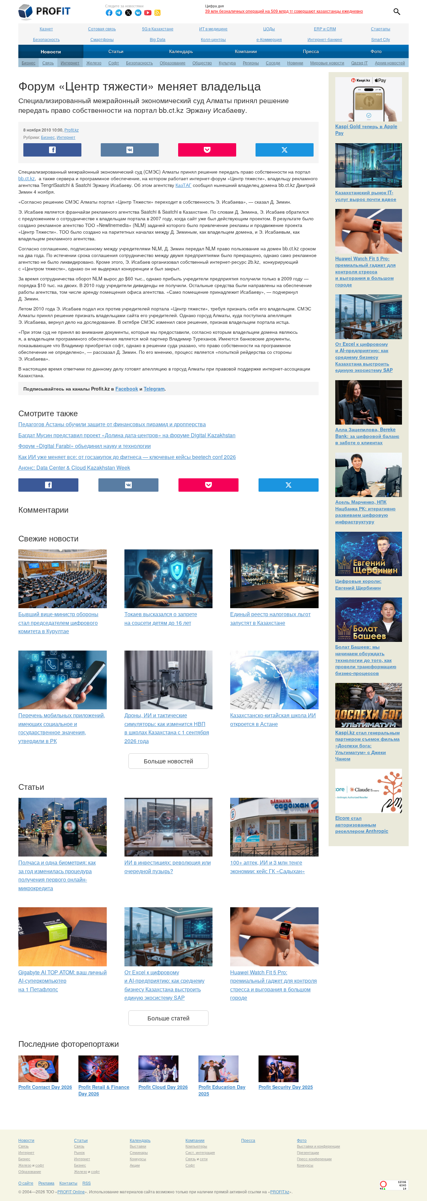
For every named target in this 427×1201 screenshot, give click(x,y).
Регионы (251, 62)
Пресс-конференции (314, 1158)
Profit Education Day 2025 (222, 1090)
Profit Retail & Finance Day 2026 (103, 1090)
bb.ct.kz (26, 178)
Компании (246, 51)
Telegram (154, 388)
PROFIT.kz (279, 1191)
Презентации (308, 1152)
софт (39, 1165)
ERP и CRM (325, 28)
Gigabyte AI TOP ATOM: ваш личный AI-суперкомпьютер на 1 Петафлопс (62, 980)
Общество (202, 62)
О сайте (25, 1183)
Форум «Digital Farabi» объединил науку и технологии (84, 446)
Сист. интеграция (200, 1152)
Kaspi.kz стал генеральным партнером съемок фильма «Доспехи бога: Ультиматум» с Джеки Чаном (367, 745)
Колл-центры (213, 39)
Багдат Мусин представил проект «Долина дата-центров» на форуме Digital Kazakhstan (127, 435)
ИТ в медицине (213, 28)
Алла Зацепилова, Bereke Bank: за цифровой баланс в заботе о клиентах (367, 436)
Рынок (79, 1152)
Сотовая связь (102, 28)
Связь (48, 62)
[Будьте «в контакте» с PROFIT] (138, 13)
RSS (86, 1183)
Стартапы (380, 28)
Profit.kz (71, 130)
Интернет (70, 62)
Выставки (138, 1146)
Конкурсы (138, 1158)
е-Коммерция (269, 39)
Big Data (157, 39)
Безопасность (46, 39)
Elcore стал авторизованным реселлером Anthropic (361, 824)
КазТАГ (183, 185)
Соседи (273, 62)
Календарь (181, 51)
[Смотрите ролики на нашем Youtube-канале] (148, 13)
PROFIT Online (71, 1191)
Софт (113, 62)
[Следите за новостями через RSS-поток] (157, 13)
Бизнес (28, 62)
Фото (376, 51)
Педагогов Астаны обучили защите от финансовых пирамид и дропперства (112, 424)
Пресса (311, 51)
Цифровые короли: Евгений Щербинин (358, 584)
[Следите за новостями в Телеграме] (119, 13)
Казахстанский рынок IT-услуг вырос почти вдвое (365, 195)
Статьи (115, 51)
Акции (135, 1165)
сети (203, 1158)
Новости (51, 51)
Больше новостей (168, 760)
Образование (172, 62)
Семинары (139, 1152)
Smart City (380, 39)
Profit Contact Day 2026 (45, 1087)
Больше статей (168, 1017)
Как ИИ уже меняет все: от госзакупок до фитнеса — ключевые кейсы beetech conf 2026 (127, 457)
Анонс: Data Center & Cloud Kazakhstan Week (74, 467)
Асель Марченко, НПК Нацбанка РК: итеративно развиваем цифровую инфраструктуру (365, 511)
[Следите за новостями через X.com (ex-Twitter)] (128, 13)
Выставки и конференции (318, 1146)
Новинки (295, 62)
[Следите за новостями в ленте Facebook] (109, 13)
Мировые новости (327, 62)
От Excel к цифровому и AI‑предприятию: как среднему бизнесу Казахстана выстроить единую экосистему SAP (364, 356)
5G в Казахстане (157, 28)
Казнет (46, 28)
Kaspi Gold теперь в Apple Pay (366, 129)
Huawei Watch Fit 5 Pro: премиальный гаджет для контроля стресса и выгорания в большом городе (365, 271)
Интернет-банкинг (325, 39)
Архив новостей (390, 62)
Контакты (68, 1183)
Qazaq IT (359, 62)
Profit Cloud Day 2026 (163, 1087)
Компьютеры (196, 1146)
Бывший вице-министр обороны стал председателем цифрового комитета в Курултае (58, 622)
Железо (93, 62)
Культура (227, 62)
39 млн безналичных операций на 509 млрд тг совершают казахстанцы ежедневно (284, 11)
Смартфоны (102, 39)
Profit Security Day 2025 (286, 1087)
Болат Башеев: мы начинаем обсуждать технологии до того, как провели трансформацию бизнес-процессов (365, 659)
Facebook (126, 388)
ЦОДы (269, 28)
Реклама (46, 1183)
